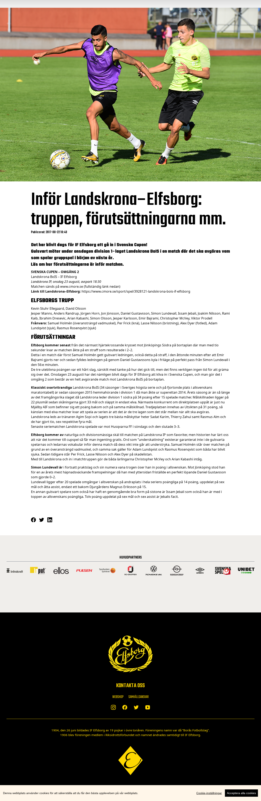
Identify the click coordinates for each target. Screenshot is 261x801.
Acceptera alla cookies (241, 793)
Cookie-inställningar (209, 793)
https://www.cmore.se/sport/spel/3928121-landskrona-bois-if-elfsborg (136, 291)
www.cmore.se (71, 286)
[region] (130, 793)
